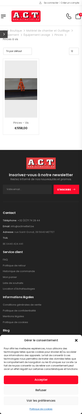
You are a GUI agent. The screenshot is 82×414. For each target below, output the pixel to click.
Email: (6, 226)
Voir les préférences (41, 401)
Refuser (41, 390)
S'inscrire (64, 189)
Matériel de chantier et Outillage (48, 31)
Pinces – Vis (20, 123)
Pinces (59, 35)
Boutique (16, 31)
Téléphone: (10, 220)
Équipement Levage (37, 35)
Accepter (41, 380)
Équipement (11, 35)
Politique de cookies (41, 409)
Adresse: (8, 232)
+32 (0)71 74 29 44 (29, 220)
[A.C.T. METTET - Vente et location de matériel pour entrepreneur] (26, 16)
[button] (76, 340)
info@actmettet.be (22, 226)
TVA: (5, 238)
